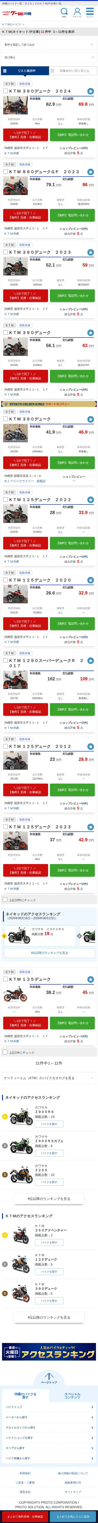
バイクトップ (14, 1407)
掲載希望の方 (73, 1482)
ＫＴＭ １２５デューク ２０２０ (40, 580)
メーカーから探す (17, 1417)
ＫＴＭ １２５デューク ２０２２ (40, 499)
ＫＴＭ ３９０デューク (30, 332)
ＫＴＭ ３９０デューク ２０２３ (40, 252)
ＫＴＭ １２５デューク (30, 979)
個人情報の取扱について (73, 1473)
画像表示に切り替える (74, 70)
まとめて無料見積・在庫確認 (25, 1516)
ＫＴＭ (9, 83)
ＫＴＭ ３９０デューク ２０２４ (40, 91)
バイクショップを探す (19, 1437)
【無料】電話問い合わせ (72, 134)
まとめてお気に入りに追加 (73, 1516)
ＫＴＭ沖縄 (11, 153)
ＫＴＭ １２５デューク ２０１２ (40, 746)
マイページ (77, 16)
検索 (64, 16)
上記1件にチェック (21, 1052)
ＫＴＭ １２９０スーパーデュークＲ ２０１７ (46, 663)
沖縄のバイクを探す (25, 1395)
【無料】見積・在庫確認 (24, 135)
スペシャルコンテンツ (72, 1395)
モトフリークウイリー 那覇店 (25, 481)
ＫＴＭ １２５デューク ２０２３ (40, 827)
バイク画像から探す (18, 1458)
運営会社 (25, 1492)
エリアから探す (15, 1448)
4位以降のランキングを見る (49, 952)
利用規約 (25, 1473)
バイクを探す (49, 1124)
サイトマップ (73, 1492)
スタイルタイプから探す (21, 1427)
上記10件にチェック (22, 900)
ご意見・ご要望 (25, 1482)
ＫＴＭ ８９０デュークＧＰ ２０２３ (44, 172)
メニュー (90, 16)
